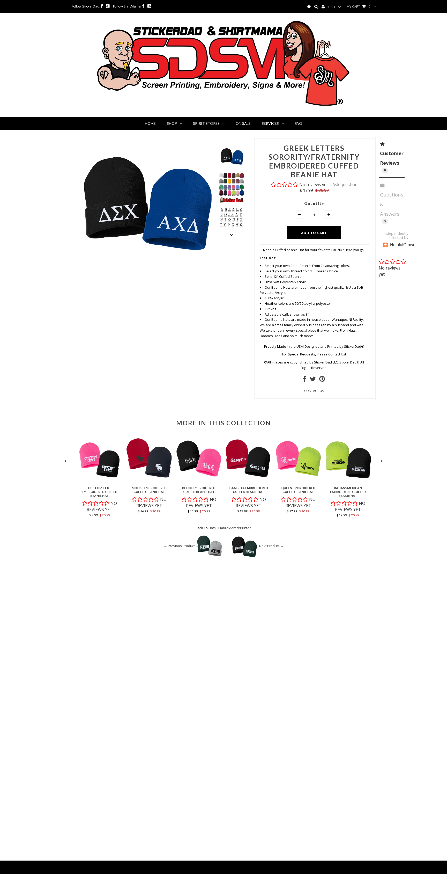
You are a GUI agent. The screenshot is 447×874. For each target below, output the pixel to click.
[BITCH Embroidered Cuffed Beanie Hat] (198, 481)
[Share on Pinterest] (322, 380)
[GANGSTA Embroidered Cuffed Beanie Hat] (248, 481)
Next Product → (271, 545)
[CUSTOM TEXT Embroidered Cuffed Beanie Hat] (99, 481)
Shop (172, 123)
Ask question (344, 184)
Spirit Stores (206, 123)
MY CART (358, 6)
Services (270, 123)
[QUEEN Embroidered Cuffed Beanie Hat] (298, 481)
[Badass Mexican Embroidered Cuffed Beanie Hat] (347, 481)
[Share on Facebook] (304, 380)
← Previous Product (179, 545)
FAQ (298, 123)
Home (150, 123)
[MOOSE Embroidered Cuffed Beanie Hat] (149, 481)
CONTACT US (314, 390)
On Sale (243, 123)
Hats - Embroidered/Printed (229, 528)
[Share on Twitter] (313, 380)
